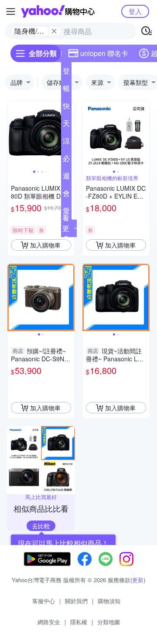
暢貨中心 (66, 90)
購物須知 (109, 601)
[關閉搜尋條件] (54, 31)
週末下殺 (66, 178)
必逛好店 (66, 160)
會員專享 (66, 195)
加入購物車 (45, 245)
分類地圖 (108, 622)
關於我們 (76, 601)
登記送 (66, 73)
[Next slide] (144, 135)
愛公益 (66, 213)
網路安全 (49, 622)
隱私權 (78, 622)
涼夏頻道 (66, 143)
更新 (137, 580)
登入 (135, 11)
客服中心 (43, 601)
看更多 (65, 228)
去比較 (41, 525)
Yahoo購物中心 (58, 11)
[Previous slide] (13, 135)
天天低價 (66, 125)
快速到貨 (66, 108)
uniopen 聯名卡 (104, 53)
